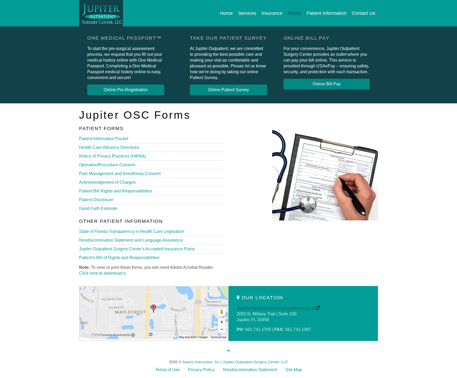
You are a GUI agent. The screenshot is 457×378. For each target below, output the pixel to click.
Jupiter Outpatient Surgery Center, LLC (276, 308)
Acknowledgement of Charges (107, 182)
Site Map (293, 369)
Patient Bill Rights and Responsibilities (115, 191)
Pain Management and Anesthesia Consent (120, 173)
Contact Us (363, 13)
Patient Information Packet (103, 138)
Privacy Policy (201, 369)
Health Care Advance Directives (109, 147)
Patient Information (326, 13)
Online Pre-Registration (126, 89)
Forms (294, 13)
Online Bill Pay (327, 84)
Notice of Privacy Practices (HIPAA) (112, 156)
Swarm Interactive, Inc (201, 362)
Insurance (272, 13)
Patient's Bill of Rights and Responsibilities (119, 257)
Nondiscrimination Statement (250, 369)
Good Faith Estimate (98, 208)
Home (226, 13)
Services (247, 13)
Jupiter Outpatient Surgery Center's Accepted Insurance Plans (137, 249)
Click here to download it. (102, 273)
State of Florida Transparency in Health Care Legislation (131, 231)
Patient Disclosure (96, 199)
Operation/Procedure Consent (107, 165)
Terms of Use (167, 369)
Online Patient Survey (228, 89)
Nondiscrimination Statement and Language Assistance (131, 240)
